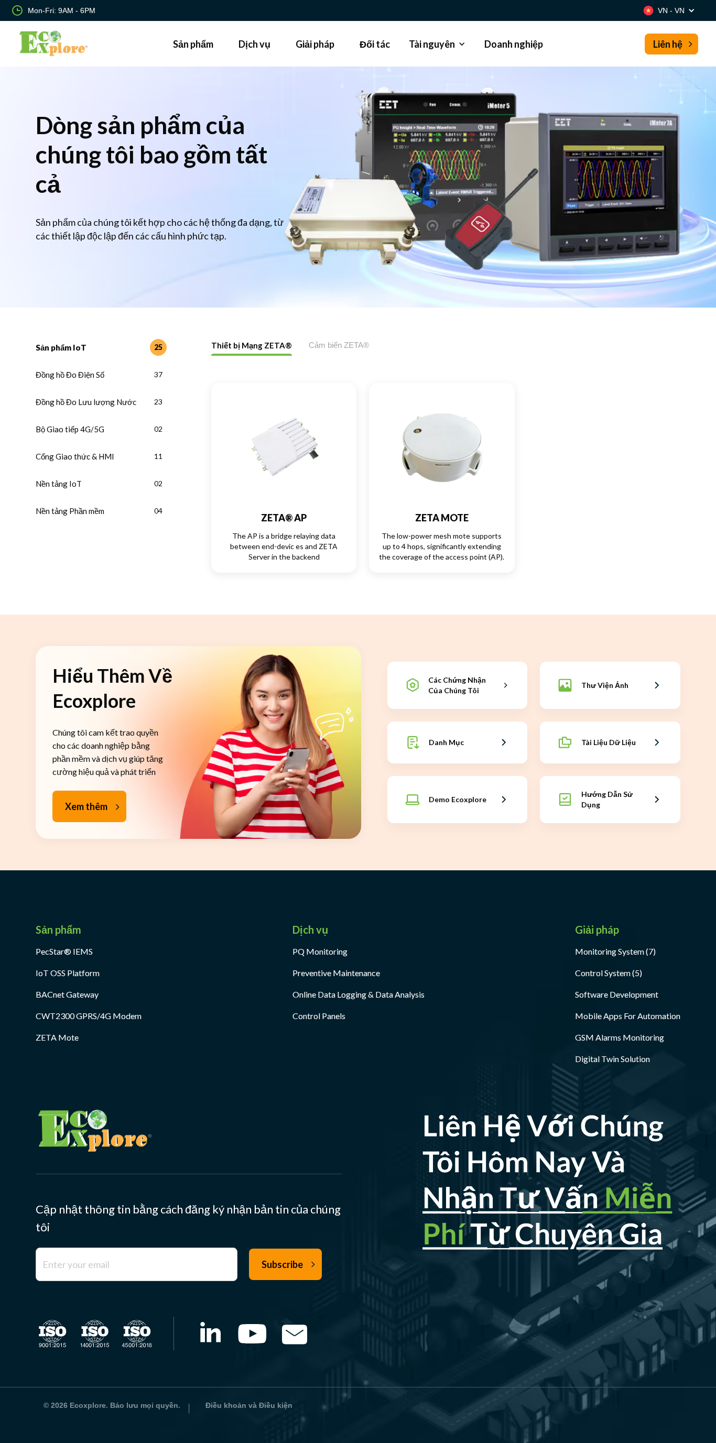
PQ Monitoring (320, 951)
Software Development (616, 994)
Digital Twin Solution (612, 1059)
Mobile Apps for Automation (627, 1016)
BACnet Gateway (67, 994)
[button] (437, 44)
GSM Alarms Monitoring (619, 1037)
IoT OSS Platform (68, 973)
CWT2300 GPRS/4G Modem (89, 1016)
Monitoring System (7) (615, 951)
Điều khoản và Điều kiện (248, 1405)
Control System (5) (608, 973)
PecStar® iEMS (64, 951)
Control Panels (318, 1016)
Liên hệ (667, 44)
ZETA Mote (57, 1037)
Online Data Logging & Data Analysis (358, 994)
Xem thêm (86, 806)
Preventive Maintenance (336, 973)
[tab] (101, 347)
